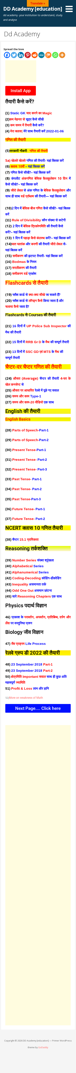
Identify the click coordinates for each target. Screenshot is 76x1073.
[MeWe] (41, 55)
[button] (70, 6)
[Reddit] (34, 55)
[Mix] (48, 55)
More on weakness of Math (26, 697)
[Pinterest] (28, 55)
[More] (62, 55)
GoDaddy (43, 1047)
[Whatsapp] (55, 55)
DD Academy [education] (32, 8)
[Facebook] (7, 55)
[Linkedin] (21, 55)
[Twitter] (14, 55)
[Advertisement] (20, 71)
